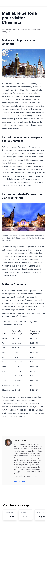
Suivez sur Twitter (20, 481)
